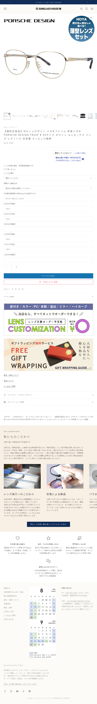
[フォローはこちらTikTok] (23, 691)
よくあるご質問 (9, 386)
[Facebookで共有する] (12, 289)
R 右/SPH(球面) (9, 204)
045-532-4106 (71, 593)
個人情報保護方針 (10, 596)
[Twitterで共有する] (16, 289)
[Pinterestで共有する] (19, 289)
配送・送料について (11, 375)
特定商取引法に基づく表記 (14, 592)
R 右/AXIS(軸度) (10, 224)
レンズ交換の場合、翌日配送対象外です (19, 165)
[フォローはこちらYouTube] (17, 691)
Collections (17, 417)
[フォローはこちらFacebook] (5, 691)
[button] (83, 159)
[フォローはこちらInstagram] (11, 691)
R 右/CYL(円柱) (9, 214)
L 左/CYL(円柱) (9, 244)
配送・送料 (8, 607)
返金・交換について (11, 600)
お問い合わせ (9, 619)
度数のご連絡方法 (10, 183)
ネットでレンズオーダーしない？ (38, 417)
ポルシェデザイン (10, 127)
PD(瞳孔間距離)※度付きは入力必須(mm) (19, 193)
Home (6, 417)
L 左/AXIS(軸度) (9, 254)
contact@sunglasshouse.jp (78, 601)
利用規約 (7, 604)
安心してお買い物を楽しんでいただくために (48, 524)
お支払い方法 (9, 611)
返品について (9, 381)
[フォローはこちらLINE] (29, 691)
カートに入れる (48, 276)
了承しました (11, 169)
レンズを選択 (9, 173)
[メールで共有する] (22, 289)
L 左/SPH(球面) (9, 234)
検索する (7, 588)
